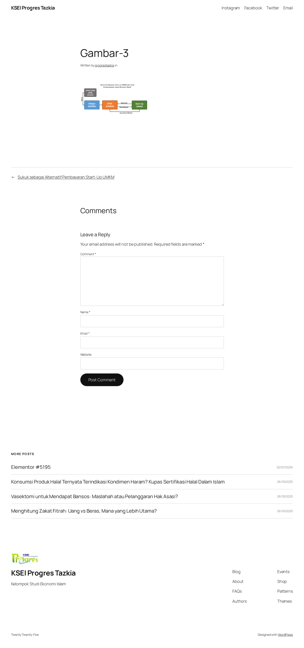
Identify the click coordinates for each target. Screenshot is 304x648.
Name (85, 312)
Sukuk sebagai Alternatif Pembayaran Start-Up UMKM (66, 177)
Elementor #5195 (31, 467)
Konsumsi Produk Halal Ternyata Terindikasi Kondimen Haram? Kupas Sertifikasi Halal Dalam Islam (118, 482)
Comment (88, 254)
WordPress (285, 634)
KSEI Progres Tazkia (33, 7)
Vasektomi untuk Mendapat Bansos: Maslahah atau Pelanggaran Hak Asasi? (94, 496)
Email (85, 333)
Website (85, 354)
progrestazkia (104, 65)
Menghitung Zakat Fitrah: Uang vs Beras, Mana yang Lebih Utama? (84, 511)
